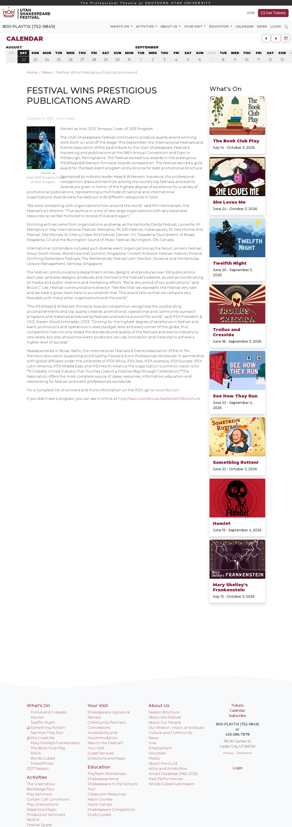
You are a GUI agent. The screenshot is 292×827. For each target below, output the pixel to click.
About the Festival (165, 717)
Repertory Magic (42, 810)
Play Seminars (39, 794)
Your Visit (98, 705)
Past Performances (166, 779)
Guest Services (100, 753)
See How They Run (235, 396)
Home (32, 72)
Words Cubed (43, 758)
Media (154, 758)
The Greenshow (41, 784)
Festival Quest (39, 825)
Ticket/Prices (42, 763)
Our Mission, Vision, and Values (176, 728)
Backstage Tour (40, 789)
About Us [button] (169, 26)
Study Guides (99, 815)
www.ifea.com (167, 390)
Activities (37, 777)
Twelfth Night (229, 263)
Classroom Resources (107, 794)
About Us (159, 705)
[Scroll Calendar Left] (266, 38)
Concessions (99, 728)
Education (99, 767)
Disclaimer (244, 753)
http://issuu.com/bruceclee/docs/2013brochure (159, 399)
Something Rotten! (235, 462)
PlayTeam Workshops (107, 774)
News (262, 26)
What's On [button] (120, 26)
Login (275, 26)
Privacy (228, 753)
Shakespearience (103, 779)
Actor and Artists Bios (168, 769)
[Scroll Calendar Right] (275, 38)
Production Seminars (46, 815)
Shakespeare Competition (111, 810)
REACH (33, 820)
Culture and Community (170, 733)
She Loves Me (229, 202)
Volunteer (157, 753)
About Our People (165, 722)
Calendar (245, 26)
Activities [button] (145, 26)
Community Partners (106, 722)
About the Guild (163, 763)
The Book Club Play (236, 140)
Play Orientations (42, 804)
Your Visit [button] (193, 26)
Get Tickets (275, 13)
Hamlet (221, 523)
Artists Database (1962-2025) (173, 774)
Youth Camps (100, 804)
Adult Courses (100, 799)
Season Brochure (164, 712)
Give (251, 13)
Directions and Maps (106, 758)
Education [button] (219, 26)
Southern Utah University (146, 3)
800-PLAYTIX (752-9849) (29, 26)
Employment (160, 748)
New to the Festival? (106, 743)
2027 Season (38, 769)
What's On (225, 88)
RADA (36, 753)
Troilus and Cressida (226, 332)
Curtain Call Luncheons (48, 799)
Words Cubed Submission (172, 784)
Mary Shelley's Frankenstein (230, 587)
